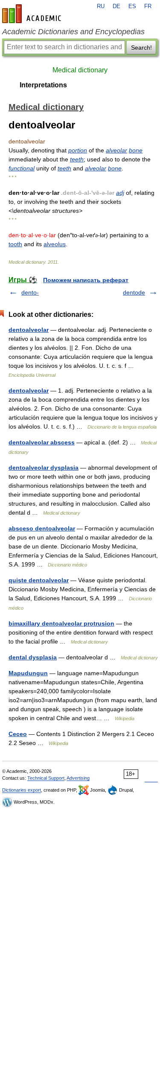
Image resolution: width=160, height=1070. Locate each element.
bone (136, 150)
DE (116, 6)
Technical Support (45, 778)
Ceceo (18, 733)
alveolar (116, 150)
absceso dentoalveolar (42, 528)
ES (132, 6)
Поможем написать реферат (85, 280)
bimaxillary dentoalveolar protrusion (61, 623)
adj (120, 192)
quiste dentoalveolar (39, 580)
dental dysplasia (33, 657)
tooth (15, 244)
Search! (141, 47)
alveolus (55, 244)
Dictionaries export (21, 790)
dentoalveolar (29, 329)
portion (77, 150)
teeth (77, 159)
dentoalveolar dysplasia (44, 467)
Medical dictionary (80, 70)
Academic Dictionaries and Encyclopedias (73, 31)
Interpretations (43, 85)
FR (147, 6)
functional (22, 168)
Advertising (78, 778)
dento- (30, 292)
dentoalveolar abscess (42, 442)
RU (101, 6)
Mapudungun (28, 673)
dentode (134, 292)
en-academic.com (33, 13)
